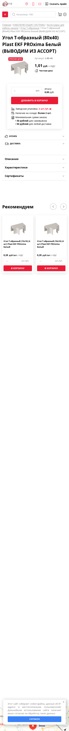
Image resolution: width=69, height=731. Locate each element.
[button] (53, 206)
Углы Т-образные (29, 28)
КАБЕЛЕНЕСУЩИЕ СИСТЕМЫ (29, 24)
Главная (6, 24)
